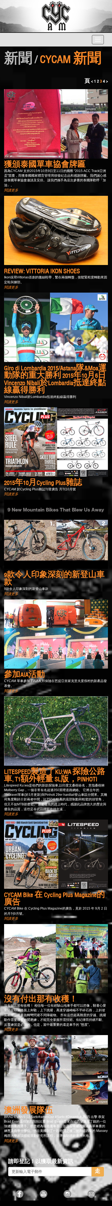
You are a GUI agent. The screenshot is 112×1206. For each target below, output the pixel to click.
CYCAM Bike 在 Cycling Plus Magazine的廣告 (54, 898)
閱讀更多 (11, 190)
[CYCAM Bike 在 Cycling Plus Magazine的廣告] (56, 853)
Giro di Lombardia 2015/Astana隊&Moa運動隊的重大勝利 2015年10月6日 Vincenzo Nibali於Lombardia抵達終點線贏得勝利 (55, 379)
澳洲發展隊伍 (28, 1111)
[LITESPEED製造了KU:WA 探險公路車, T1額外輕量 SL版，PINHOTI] (56, 730)
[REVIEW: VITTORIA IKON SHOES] (56, 229)
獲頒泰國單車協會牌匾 (45, 165)
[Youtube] (44, 1194)
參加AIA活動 (24, 675)
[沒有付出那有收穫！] (56, 958)
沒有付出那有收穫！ (40, 999)
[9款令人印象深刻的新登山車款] (56, 533)
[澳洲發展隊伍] (56, 1069)
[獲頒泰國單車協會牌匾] (56, 123)
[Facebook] (20, 1194)
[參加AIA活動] (56, 633)
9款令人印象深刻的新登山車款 (54, 578)
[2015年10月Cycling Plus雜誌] (56, 441)
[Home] (56, 15)
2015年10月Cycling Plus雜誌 (43, 483)
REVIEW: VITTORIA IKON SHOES (42, 271)
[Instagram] (68, 1194)
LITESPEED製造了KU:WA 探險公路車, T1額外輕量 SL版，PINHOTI (54, 775)
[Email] (92, 1194)
